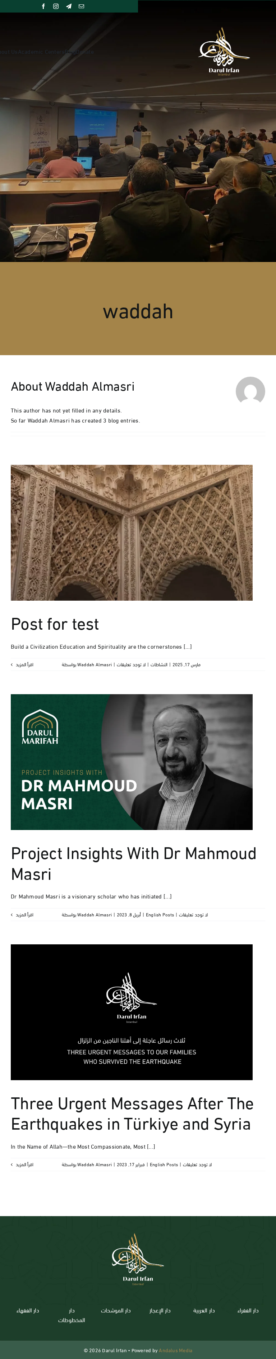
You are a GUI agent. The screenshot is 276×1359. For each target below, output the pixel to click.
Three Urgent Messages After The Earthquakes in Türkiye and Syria (132, 1111)
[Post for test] (132, 533)
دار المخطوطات (71, 1315)
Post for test (55, 621)
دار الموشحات (116, 1310)
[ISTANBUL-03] (138, 1229)
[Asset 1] (224, 29)
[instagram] (56, 6)
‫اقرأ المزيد (23, 664)
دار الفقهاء (28, 1310)
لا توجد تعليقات (131, 664)
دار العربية (204, 1310)
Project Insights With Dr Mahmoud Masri (134, 861)
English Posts (160, 914)
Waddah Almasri (94, 664)
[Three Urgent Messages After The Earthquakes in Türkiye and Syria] (132, 1012)
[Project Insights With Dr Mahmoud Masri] (132, 762)
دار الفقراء (248, 1310)
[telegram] (69, 6)
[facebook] (43, 6)
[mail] (81, 6)
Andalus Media (175, 1349)
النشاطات (159, 664)
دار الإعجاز (160, 1310)
